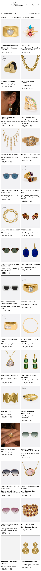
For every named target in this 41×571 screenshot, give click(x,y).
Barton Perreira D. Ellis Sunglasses (10, 487)
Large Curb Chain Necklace (27, 82)
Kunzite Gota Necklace (9, 375)
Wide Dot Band (6, 411)
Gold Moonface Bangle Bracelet (29, 340)
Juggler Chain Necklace (10, 155)
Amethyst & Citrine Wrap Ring (30, 191)
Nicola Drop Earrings (29, 562)
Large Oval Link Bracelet (10, 230)
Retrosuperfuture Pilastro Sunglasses (9, 302)
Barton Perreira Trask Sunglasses (9, 525)
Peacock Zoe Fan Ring (28, 117)
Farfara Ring (25, 45)
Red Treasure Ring (27, 524)
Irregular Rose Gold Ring (30, 155)
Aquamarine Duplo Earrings (8, 118)
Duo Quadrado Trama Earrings (28, 376)
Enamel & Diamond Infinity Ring (27, 412)
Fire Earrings (26, 230)
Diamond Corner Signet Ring (9, 340)
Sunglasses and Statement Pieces (22, 17)
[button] (2, 5)
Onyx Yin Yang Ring (8, 81)
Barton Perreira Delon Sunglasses (9, 191)
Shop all (3, 17)
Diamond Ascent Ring (9, 449)
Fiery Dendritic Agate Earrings (9, 562)
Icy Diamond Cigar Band (9, 45)
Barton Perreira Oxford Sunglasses (10, 265)
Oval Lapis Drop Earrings (30, 264)
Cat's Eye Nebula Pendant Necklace (30, 487)
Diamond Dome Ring (28, 302)
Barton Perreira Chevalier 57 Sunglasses (30, 450)
